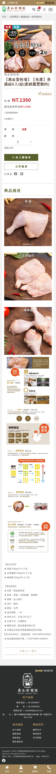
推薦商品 (46, 94)
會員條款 (17, 738)
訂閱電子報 (13, 3)
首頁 (4, 17)
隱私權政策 (18, 742)
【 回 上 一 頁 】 (28, 651)
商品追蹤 (45, 27)
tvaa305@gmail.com (34, 710)
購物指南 (17, 734)
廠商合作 (37, 730)
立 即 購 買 (21, 166)
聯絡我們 (37, 734)
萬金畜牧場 (11, 74)
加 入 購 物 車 (23, 157)
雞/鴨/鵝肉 (37, 17)
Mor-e (23, 754)
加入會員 (17, 730)
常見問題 (37, 738)
